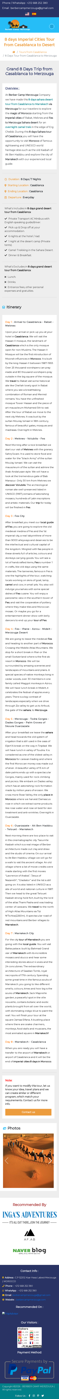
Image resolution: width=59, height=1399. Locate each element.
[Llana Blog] (29, 1251)
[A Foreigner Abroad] (29, 1234)
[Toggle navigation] (51, 26)
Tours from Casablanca (33, 52)
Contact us (28, 1112)
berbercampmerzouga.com (31, 1299)
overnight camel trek (18, 127)
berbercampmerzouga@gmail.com (31, 1295)
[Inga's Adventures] (29, 1217)
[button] (50, 1160)
